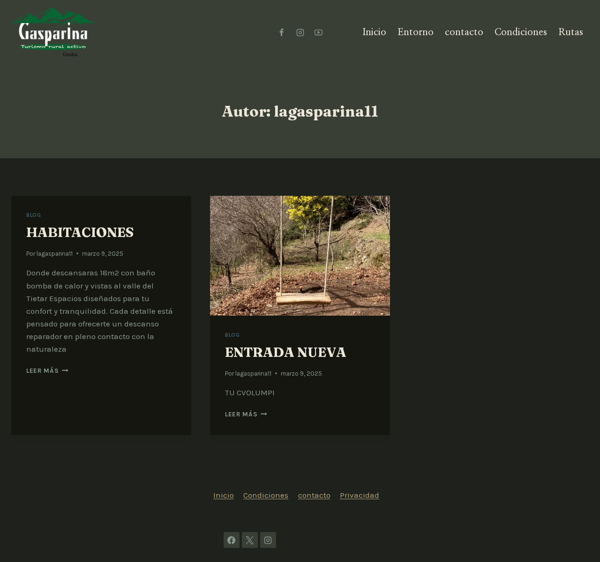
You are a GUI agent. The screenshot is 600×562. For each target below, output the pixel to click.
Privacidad (359, 495)
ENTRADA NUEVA (285, 352)
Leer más (47, 370)
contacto (464, 32)
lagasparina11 (55, 253)
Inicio (374, 32)
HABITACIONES (80, 232)
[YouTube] (318, 32)
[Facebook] (282, 32)
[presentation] (300, 256)
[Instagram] (300, 32)
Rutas (570, 32)
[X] (250, 540)
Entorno (416, 32)
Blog (33, 215)
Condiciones (521, 32)
